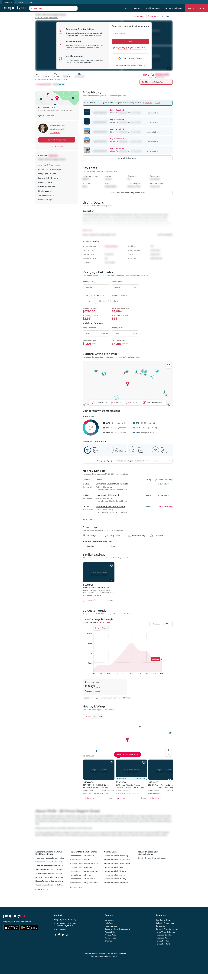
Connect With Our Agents (167, 929)
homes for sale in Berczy (80, 875)
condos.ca (19, 2)
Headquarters (111, 926)
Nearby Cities (110, 852)
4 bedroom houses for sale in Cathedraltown (54, 858)
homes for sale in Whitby (115, 879)
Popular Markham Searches (83, 852)
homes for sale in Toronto (115, 871)
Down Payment (117, 281)
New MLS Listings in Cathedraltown (148, 853)
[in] (67, 935)
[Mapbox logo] (88, 404)
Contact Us (160, 926)
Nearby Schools (45, 182)
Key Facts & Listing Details (49, 169)
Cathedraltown (42, 18)
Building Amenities (46, 187)
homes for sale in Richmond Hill (118, 863)
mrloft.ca (29, 2)
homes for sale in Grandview (82, 879)
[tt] (56, 935)
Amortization (102, 295)
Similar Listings (45, 191)
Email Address (118, 33)
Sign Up (201, 8)
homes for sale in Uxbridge (116, 883)
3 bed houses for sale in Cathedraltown (52, 866)
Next (130, 42)
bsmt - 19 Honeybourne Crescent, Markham (157, 858)
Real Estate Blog (163, 920)
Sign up (148, 103)
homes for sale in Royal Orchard (84, 883)
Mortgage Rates (162, 938)
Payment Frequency (119, 295)
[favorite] (111, 565)
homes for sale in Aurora (114, 875)
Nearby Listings (45, 200)
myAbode (21, 922)
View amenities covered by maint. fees (128, 193)
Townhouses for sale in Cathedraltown (52, 869)
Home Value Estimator (165, 932)
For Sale (127, 8)
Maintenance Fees (89, 328)
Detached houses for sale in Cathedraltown (54, 877)
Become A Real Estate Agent (117, 929)
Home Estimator (175, 8)
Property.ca (8, 922)
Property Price (89, 281)
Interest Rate (88, 295)
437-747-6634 (55, 133)
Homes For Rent (163, 944)
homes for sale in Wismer (81, 867)
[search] (53, 8)
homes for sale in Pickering (116, 856)
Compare (139, 16)
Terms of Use (110, 938)
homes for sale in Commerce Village (85, 863)
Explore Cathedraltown (48, 178)
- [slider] (146, 631)
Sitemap (108, 941)
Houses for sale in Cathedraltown (49, 881)
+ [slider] (168, 631)
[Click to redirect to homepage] (15, 8)
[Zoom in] (168, 750)
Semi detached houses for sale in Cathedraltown (56, 873)
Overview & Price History (49, 165)
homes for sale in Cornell (80, 859)
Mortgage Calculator (47, 174)
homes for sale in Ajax (113, 867)
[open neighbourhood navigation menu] (161, 8)
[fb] (60, 935)
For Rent (138, 8)
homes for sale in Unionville (82, 856)
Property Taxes (117, 328)
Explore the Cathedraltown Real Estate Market (48, 853)
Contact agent (57, 146)
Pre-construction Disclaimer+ (104, 956)
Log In (191, 8)
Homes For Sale (162, 941)
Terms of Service (136, 49)
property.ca (8, 2)
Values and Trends (46, 195)
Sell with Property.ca (57, 140)
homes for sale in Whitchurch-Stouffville (121, 859)
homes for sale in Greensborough (84, 871)
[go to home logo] (14, 916)
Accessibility (110, 932)
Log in (142, 65)
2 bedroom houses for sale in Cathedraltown (54, 862)
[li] (63, 935)
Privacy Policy (123, 49)
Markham (53, 18)
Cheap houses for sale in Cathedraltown (52, 885)
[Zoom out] (168, 754)
